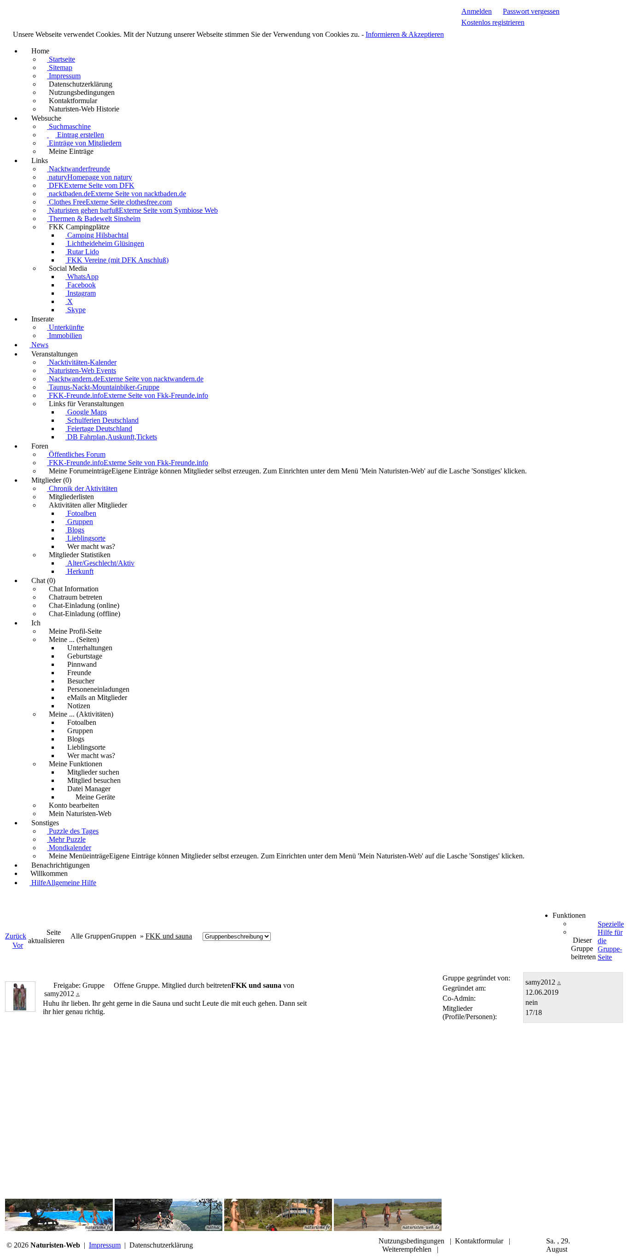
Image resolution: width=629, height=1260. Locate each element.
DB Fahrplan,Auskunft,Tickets (111, 437)
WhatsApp (82, 276)
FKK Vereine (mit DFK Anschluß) (117, 260)
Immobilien (64, 335)
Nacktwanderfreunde (78, 169)
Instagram (80, 293)
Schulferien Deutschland (102, 420)
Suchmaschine (69, 126)
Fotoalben (80, 513)
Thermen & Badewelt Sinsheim (93, 218)
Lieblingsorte (85, 538)
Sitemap (59, 67)
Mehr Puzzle (66, 839)
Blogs (74, 530)
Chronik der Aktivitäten (82, 488)
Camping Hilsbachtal (96, 235)
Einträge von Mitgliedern (84, 143)
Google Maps (86, 412)
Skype (75, 310)
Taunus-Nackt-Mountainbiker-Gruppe (103, 387)
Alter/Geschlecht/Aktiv (99, 563)
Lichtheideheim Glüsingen (104, 243)
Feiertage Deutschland (98, 428)
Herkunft (79, 571)
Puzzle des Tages (73, 831)
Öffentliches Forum (76, 454)
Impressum (64, 76)
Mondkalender (69, 848)
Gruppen (79, 521)
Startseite (61, 59)
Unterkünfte (65, 327)
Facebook (80, 285)
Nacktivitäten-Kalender (81, 362)
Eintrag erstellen (79, 135)
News (38, 345)
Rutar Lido (82, 252)
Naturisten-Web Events (81, 370)
